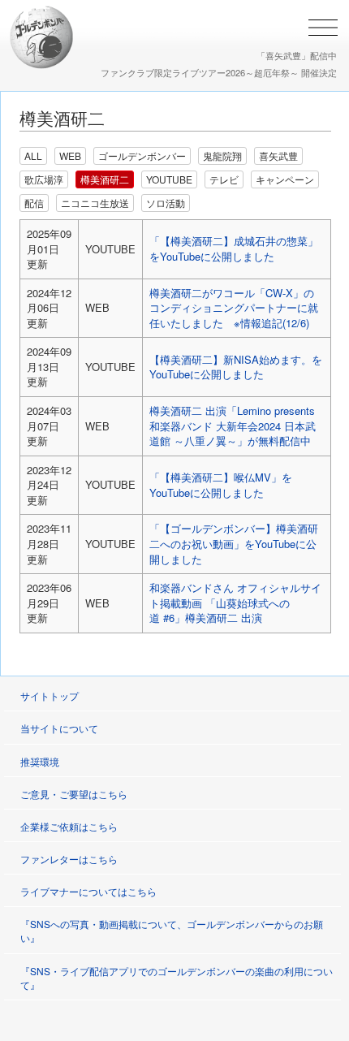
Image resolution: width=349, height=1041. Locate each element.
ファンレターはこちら (69, 859)
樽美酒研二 (104, 179)
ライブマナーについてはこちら (88, 891)
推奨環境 (39, 761)
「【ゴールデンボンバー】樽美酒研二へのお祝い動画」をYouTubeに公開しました (233, 543)
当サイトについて (59, 728)
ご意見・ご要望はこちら (73, 794)
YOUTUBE (169, 179)
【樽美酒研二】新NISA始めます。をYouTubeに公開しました (235, 367)
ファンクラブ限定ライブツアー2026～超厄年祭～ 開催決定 (219, 72)
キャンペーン (285, 179)
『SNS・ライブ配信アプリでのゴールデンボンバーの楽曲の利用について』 (176, 977)
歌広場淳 (43, 179)
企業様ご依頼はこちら (69, 826)
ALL (33, 155)
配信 (34, 202)
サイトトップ (49, 695)
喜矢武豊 (278, 155)
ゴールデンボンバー (142, 155)
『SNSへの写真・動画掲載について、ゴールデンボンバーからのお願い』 (171, 930)
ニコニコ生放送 (95, 202)
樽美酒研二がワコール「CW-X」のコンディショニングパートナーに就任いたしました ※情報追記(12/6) (233, 307)
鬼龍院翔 (222, 155)
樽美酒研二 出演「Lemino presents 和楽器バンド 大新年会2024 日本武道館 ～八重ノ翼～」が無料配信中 (232, 425)
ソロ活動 (165, 202)
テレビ (224, 179)
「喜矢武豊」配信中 (296, 55)
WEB (70, 155)
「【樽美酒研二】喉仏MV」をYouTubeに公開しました (220, 484)
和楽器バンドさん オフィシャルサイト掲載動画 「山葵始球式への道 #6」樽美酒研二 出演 (235, 602)
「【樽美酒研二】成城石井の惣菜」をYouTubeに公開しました (233, 248)
